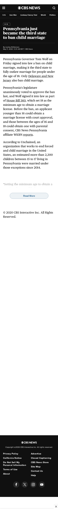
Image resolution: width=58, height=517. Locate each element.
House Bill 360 (16, 100)
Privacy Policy (10, 453)
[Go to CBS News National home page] (29, 7)
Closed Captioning (41, 458)
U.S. (4, 15)
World (43, 15)
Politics (52, 15)
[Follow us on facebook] (16, 484)
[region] (29, 513)
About (6, 473)
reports (28, 134)
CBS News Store (40, 462)
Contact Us (37, 471)
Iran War (13, 15)
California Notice (12, 458)
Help (33, 475)
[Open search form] (54, 8)
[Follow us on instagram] (33, 484)
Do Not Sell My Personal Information (14, 463)
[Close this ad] (56, 506)
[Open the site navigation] (10, 8)
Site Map (36, 466)
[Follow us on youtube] (42, 484)
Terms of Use (10, 469)
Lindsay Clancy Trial (28, 15)
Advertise (36, 453)
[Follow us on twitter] (25, 484)
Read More (29, 196)
